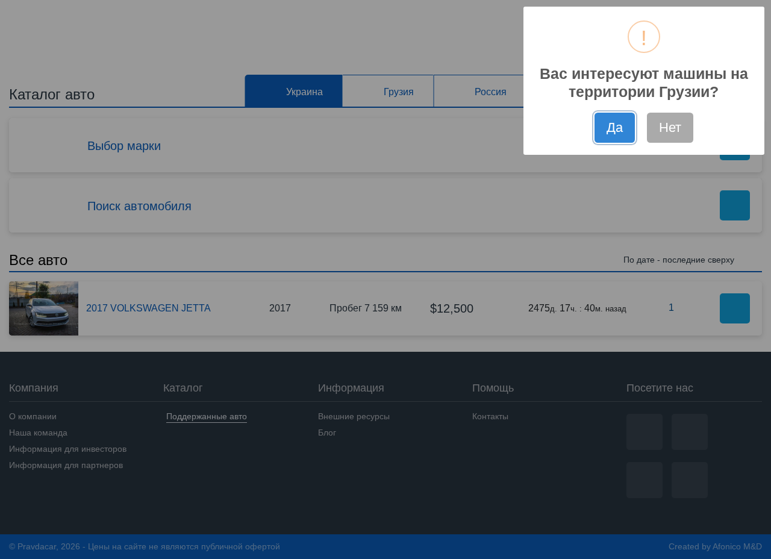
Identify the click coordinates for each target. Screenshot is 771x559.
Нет (670, 127)
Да (615, 127)
